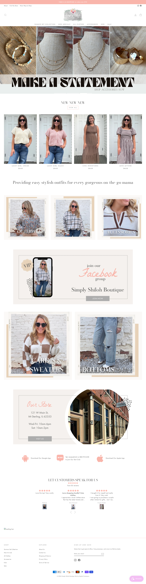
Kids (103, 24)
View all (73, 107)
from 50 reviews (73, 485)
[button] (71, 512)
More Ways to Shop (26, 6)
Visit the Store (14, 6)
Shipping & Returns (45, 556)
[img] (73, 483)
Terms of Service (44, 563)
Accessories (92, 24)
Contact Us (42, 553)
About (6, 6)
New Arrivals (64, 24)
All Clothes (78, 24)
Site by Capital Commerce (82, 576)
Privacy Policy (43, 559)
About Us (41, 549)
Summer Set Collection (45, 24)
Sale (109, 24)
